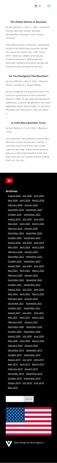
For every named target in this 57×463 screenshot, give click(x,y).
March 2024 (38, 247)
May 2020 (13, 340)
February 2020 (15, 345)
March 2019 (38, 364)
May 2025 (13, 223)
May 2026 (13, 200)
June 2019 (39, 359)
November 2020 (34, 326)
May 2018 (13, 387)
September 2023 (32, 261)
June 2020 (39, 336)
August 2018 (14, 382)
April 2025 (25, 223)
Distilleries (19, 84)
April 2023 (25, 270)
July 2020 (27, 336)
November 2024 (34, 233)
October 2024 (15, 237)
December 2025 (16, 209)
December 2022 (16, 280)
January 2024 (31, 251)
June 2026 (39, 195)
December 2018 (16, 373)
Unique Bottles (33, 84)
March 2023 (38, 270)
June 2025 (39, 219)
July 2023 (27, 266)
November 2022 (34, 280)
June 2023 (39, 266)
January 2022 (31, 298)
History (39, 34)
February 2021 (15, 322)
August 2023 (14, 266)
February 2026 (15, 205)
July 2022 (27, 289)
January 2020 (31, 345)
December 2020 (16, 326)
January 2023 (31, 275)
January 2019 (31, 369)
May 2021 (13, 317)
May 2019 (13, 364)
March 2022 (38, 294)
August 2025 (14, 219)
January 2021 (31, 322)
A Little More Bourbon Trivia (28, 123)
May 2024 (13, 247)
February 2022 (15, 298)
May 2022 (13, 294)
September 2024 (32, 237)
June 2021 (39, 312)
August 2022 (14, 289)
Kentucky (10, 37)
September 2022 (32, 284)
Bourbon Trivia (27, 34)
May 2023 (13, 270)
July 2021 (27, 312)
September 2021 (32, 308)
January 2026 (31, 205)
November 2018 (34, 373)
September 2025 (32, 214)
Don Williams (15, 27)
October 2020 (15, 331)
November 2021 (34, 303)
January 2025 (31, 228)
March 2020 (38, 340)
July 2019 (27, 359)
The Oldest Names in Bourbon (28, 22)
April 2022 (25, 294)
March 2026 (38, 200)
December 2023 (16, 256)
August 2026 (14, 195)
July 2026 (27, 195)
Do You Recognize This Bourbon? (28, 76)
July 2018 (27, 382)
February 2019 (15, 369)
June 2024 (39, 242)
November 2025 (34, 209)
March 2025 (38, 223)
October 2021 (15, 308)
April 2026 (25, 200)
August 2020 (14, 336)
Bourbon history (22, 30)
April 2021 (25, 317)
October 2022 (15, 284)
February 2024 (15, 251)
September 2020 (32, 331)
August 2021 (14, 312)
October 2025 (15, 214)
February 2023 (15, 275)
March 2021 (38, 317)
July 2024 (27, 242)
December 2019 (16, 350)
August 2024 (14, 242)
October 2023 (15, 261)
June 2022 (39, 289)
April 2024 (25, 247)
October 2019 (15, 355)
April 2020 (25, 340)
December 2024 (16, 233)
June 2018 (39, 382)
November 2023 (34, 256)
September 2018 (32, 378)
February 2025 (15, 228)
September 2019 (32, 355)
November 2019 (34, 350)
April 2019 (25, 364)
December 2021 (16, 303)
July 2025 (27, 219)
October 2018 (15, 378)
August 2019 (14, 359)
